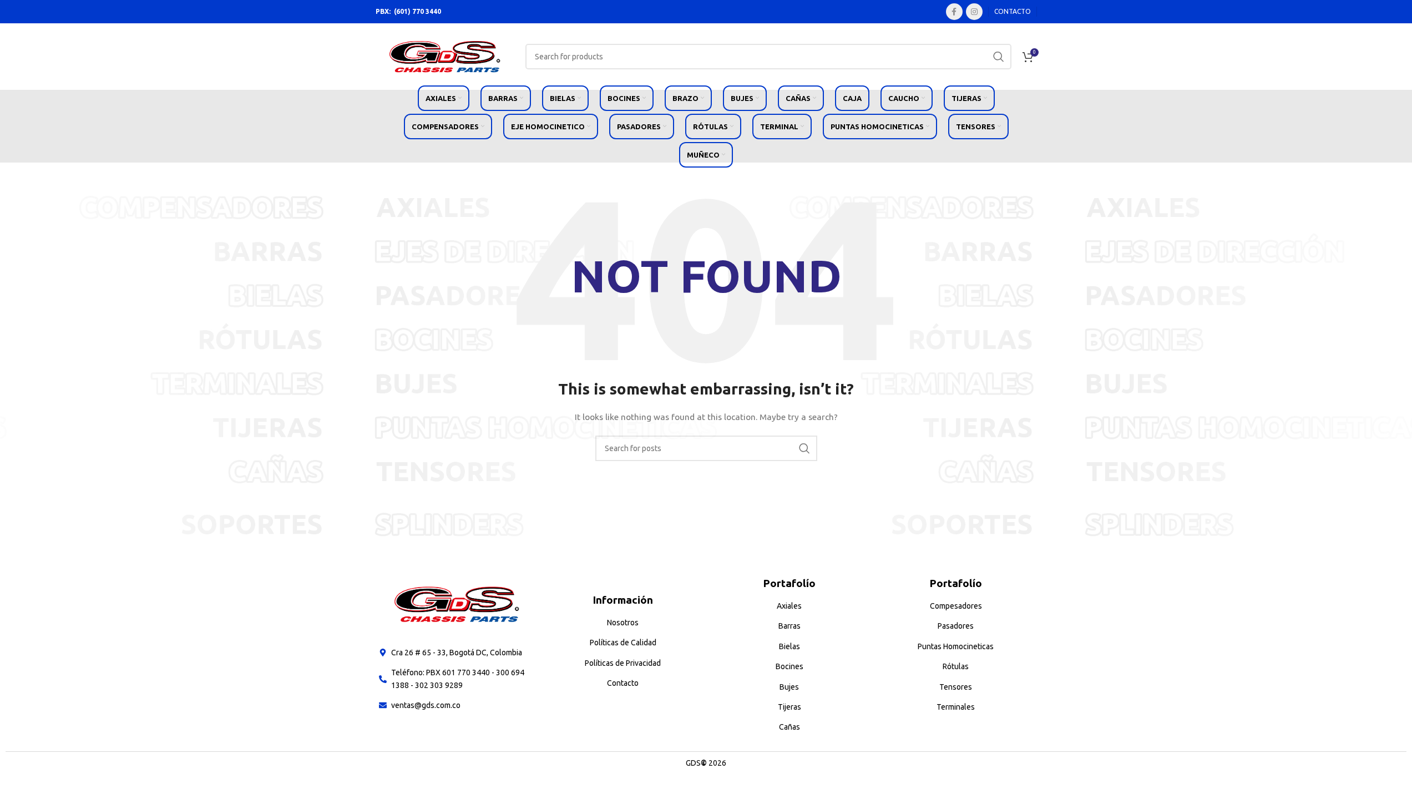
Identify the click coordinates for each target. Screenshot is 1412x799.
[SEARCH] (998, 56)
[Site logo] (445, 56)
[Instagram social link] (974, 11)
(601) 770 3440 (417, 11)
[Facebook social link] (954, 11)
